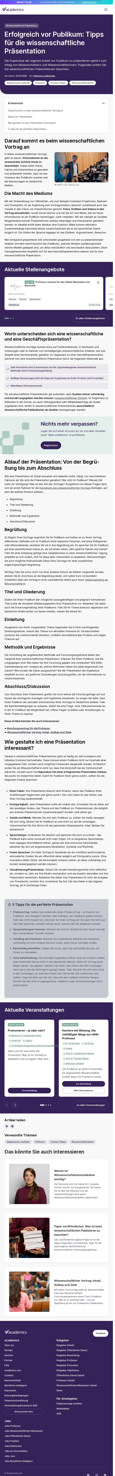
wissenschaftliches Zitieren (70, 398)
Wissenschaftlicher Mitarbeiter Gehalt (77, 1385)
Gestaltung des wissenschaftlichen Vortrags (65, 488)
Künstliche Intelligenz (15, 1385)
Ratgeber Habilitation (68, 1370)
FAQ (6, 1365)
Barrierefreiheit (12, 1380)
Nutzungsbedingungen (16, 1395)
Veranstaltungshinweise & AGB (20, 1405)
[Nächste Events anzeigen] (15, 1105)
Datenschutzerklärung (16, 1400)
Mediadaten (63, 1408)
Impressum (10, 1390)
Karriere (8, 1355)
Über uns (9, 1345)
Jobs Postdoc (11, 1441)
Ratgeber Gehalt (65, 1345)
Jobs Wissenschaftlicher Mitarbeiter (23, 1431)
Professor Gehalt (65, 1380)
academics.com (12, 1370)
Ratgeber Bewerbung (68, 1355)
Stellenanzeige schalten (69, 1403)
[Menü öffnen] (105, 9)
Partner (8, 1360)
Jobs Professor (12, 1425)
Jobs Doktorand (12, 1446)
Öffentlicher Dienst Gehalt (70, 1375)
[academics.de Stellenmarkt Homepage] (13, 9)
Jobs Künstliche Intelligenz (18, 1461)
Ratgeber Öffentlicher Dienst (72, 1350)
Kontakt (8, 1350)
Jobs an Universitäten (15, 1451)
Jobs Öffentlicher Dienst (17, 1436)
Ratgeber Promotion (67, 1365)
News (59, 1390)
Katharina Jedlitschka (44, 76)
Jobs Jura (9, 1456)
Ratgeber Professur (67, 1360)
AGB (59, 1413)
